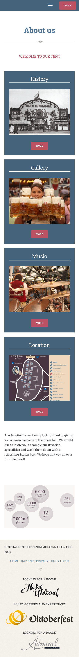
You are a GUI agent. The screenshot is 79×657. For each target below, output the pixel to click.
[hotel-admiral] (39, 644)
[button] (50, 5)
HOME (14, 561)
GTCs (65, 561)
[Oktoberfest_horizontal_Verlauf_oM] (39, 618)
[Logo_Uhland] (39, 590)
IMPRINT (27, 561)
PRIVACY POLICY (48, 561)
